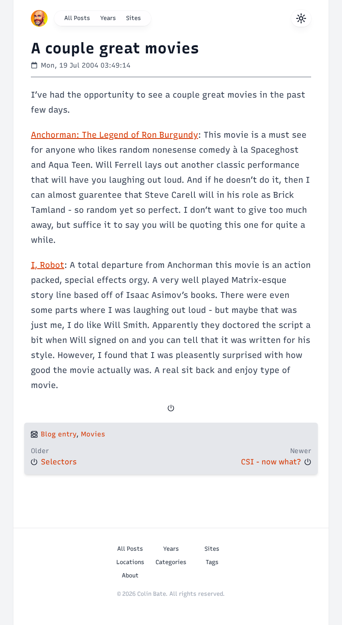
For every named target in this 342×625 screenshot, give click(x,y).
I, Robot (47, 265)
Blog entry (58, 434)
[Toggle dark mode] (301, 18)
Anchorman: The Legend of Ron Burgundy (114, 135)
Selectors (59, 461)
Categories (171, 562)
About (130, 575)
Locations (130, 562)
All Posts (77, 18)
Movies (93, 434)
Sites (133, 18)
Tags (212, 562)
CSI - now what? (271, 461)
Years (108, 18)
